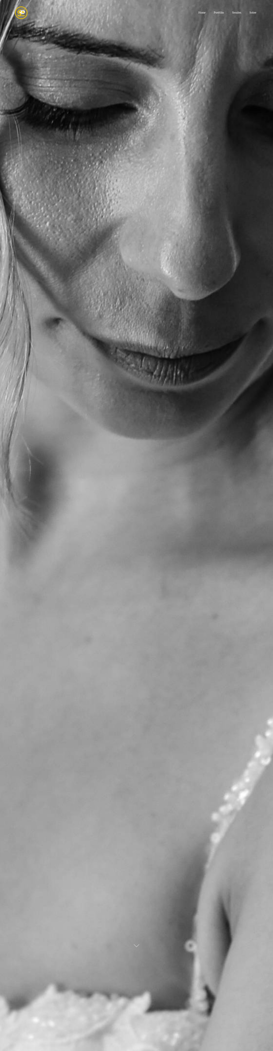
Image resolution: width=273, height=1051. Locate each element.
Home (202, 12)
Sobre (252, 12)
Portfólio (219, 12)
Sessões (236, 12)
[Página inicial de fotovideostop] (27, 13)
